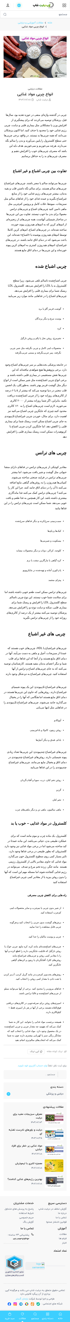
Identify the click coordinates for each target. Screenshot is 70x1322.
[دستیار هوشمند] (19, 5)
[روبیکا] (26, 1304)
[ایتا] (32, 1304)
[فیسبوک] (9, 1304)
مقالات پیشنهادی (53, 1107)
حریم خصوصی (26, 1217)
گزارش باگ (28, 1222)
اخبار (64, 1243)
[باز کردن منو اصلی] (64, 5)
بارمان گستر (22, 1298)
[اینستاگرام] (15, 1304)
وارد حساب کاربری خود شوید (32, 1065)
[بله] (38, 1304)
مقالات (63, 1234)
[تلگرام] (21, 1304)
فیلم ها (63, 1238)
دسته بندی (56, 1087)
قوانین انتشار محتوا (56, 1222)
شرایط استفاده (26, 1213)
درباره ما (62, 1213)
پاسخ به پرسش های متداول (19, 1209)
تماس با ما (61, 1217)
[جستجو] (5, 14)
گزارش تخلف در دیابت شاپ (52, 1209)
